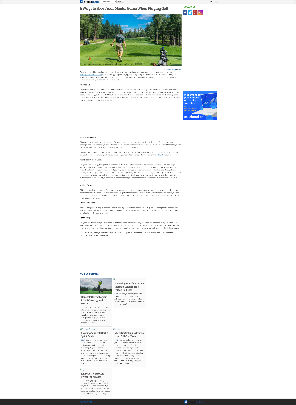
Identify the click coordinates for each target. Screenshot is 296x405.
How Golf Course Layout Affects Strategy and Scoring (93, 300)
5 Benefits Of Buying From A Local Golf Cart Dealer (129, 334)
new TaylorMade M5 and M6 (91, 74)
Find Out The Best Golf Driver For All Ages (92, 375)
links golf (160, 155)
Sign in (211, 2)
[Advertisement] (131, 117)
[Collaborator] (200, 119)
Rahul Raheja (171, 69)
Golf (180, 69)
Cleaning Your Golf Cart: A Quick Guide (94, 334)
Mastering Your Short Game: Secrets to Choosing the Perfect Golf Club (129, 287)
